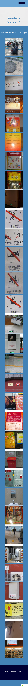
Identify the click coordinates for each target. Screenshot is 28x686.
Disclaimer (5, 671)
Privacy (20, 671)
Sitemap (13, 671)
